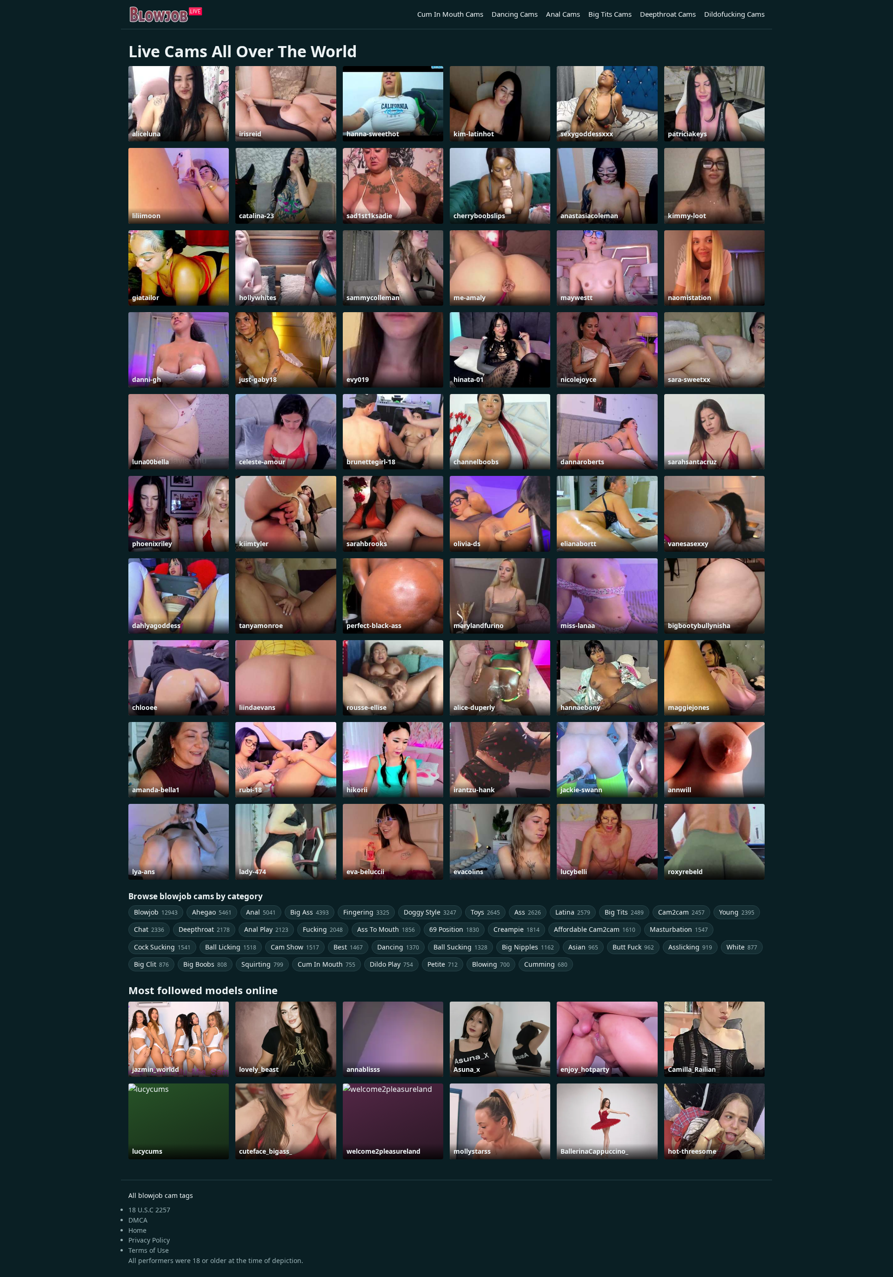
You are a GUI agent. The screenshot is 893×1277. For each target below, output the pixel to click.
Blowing (491, 964)
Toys (485, 912)
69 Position (454, 929)
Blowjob (156, 912)
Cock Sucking (162, 947)
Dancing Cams (515, 14)
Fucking (323, 929)
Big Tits (624, 912)
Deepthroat (204, 929)
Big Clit (151, 964)
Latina (572, 912)
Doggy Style (430, 912)
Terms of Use (148, 1250)
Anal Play (266, 929)
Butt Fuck (633, 947)
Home (137, 1230)
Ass (527, 912)
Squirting (262, 964)
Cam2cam (681, 912)
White (741, 947)
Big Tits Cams (610, 14)
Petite (442, 964)
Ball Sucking (460, 947)
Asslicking (690, 947)
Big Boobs (205, 964)
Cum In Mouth (326, 964)
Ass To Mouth (386, 929)
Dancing (398, 947)
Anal (261, 912)
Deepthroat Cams (668, 14)
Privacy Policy (149, 1240)
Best (348, 947)
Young (736, 912)
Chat (149, 929)
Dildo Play (391, 964)
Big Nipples (528, 947)
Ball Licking (230, 947)
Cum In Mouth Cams (450, 14)
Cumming (545, 964)
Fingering (366, 912)
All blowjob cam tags (160, 1195)
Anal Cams (563, 14)
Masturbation (679, 929)
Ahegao (212, 912)
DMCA (137, 1220)
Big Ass (309, 912)
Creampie (516, 929)
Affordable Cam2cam (594, 929)
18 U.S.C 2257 (149, 1209)
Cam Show (295, 947)
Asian (583, 947)
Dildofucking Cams (734, 14)
